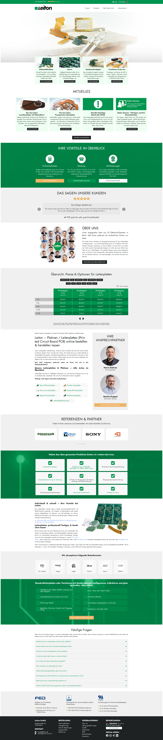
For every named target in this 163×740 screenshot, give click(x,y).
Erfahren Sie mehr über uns (94, 262)
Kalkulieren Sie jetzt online (81, 618)
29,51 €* (63, 303)
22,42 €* (82, 310)
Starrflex (79, 280)
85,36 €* (82, 299)
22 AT (94, 283)
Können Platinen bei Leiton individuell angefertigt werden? (54, 646)
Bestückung (61, 732)
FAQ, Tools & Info (108, 8)
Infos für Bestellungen (65, 728)
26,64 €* (119, 313)
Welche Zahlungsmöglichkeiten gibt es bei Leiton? (51, 671)
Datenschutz (86, 730)
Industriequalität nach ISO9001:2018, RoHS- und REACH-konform (57, 520)
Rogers (99, 280)
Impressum (85, 736)
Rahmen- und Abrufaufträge (45, 522)
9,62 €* (62, 313)
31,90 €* (100, 310)
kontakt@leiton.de (43, 732)
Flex (72, 280)
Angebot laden (63, 730)
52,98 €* (63, 299)
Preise (87, 8)
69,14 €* (100, 303)
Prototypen (65, 280)
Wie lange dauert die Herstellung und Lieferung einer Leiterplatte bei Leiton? (60, 676)
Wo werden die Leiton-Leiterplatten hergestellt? (50, 661)
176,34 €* (119, 303)
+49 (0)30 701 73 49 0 (44, 734)
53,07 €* (100, 306)
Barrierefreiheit (86, 734)
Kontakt (84, 728)
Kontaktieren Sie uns (81, 181)
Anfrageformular (123, 539)
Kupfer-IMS (92, 280)
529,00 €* (119, 299)
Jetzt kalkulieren (46, 81)
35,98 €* (82, 306)
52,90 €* (119, 310)
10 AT (68, 283)
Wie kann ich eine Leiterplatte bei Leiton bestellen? (51, 651)
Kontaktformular (81, 539)
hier (42, 547)
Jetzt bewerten (114, 728)
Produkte (96, 8)
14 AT (78, 283)
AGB (83, 732)
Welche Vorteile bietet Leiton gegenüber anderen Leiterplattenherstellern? (59, 686)
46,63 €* (82, 303)
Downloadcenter (113, 181)
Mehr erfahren (69, 81)
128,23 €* (100, 299)
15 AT (84, 283)
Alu (85, 280)
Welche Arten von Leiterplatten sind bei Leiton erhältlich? (53, 641)
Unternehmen (122, 8)
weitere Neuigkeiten (81, 138)
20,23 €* (100, 313)
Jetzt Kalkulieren (49, 181)
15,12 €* (63, 310)
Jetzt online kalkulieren (110, 405)
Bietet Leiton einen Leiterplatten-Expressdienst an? (51, 681)
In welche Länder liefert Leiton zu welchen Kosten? (51, 656)
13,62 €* (82, 313)
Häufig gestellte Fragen (89, 726)
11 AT (73, 283)
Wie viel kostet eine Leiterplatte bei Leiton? (49, 666)
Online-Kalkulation (63, 723)
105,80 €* (119, 306)
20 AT (89, 283)
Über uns (85, 723)
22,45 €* (63, 306)
